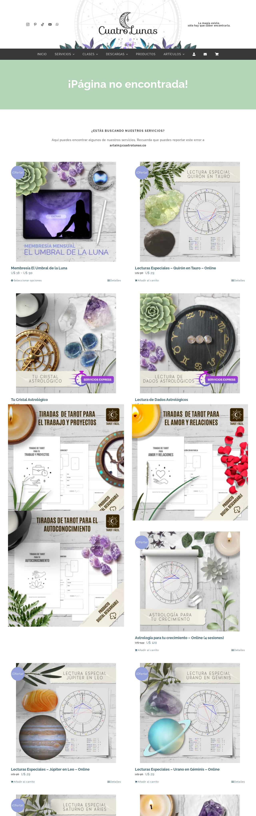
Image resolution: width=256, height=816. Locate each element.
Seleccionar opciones (28, 280)
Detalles (115, 280)
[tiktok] (42, 24)
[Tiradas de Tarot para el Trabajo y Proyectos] (66, 462)
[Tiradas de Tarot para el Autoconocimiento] (66, 568)
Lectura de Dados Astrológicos (161, 400)
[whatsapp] (57, 24)
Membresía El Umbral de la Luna (39, 268)
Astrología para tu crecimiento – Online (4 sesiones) (179, 638)
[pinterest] (35, 24)
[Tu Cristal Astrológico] (66, 343)
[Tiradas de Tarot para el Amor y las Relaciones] (190, 462)
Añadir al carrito (148, 280)
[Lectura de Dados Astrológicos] (190, 343)
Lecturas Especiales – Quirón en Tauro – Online (175, 268)
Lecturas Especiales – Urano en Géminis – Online (177, 769)
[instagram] (28, 24)
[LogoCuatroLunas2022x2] (128, 8)
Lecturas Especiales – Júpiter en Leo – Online (50, 769)
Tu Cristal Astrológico (29, 400)
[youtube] (50, 24)
